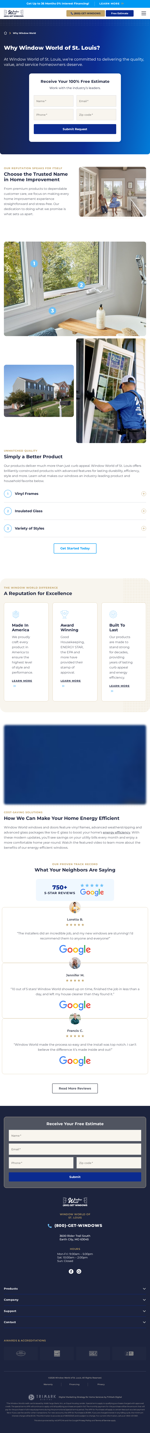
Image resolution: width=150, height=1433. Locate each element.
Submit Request (75, 129)
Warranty (48, 1384)
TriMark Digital (114, 1397)
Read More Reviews (75, 1088)
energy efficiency (116, 832)
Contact (10, 1322)
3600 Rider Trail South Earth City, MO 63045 (75, 1237)
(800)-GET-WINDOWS (77, 1225)
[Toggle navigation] (143, 13)
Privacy (100, 1384)
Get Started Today (75, 548)
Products (11, 1288)
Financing (74, 1384)
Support (10, 1311)
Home (5, 33)
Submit (75, 1177)
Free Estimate (119, 13)
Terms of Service (103, 1420)
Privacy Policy (85, 1420)
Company (11, 1299)
